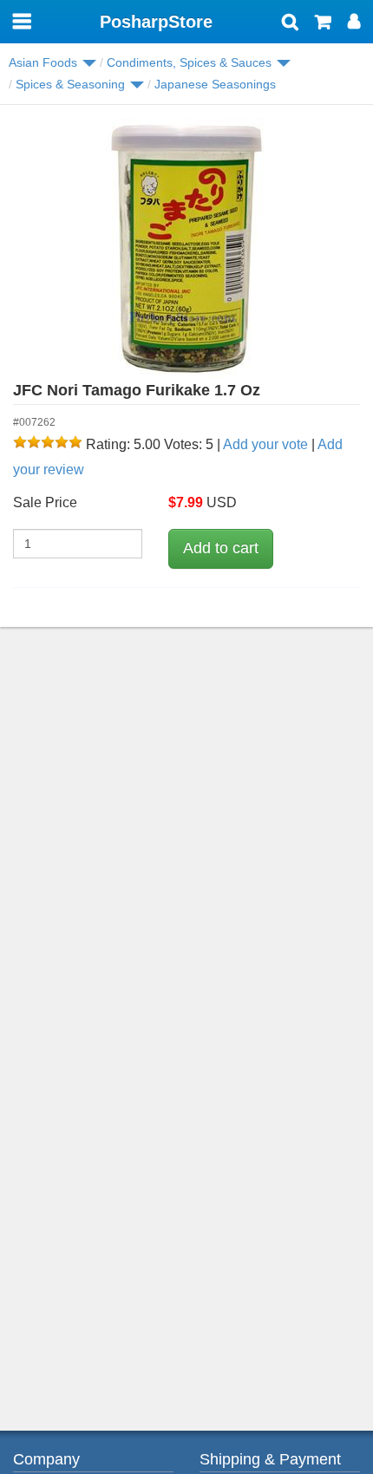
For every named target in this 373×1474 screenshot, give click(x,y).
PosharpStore (156, 21)
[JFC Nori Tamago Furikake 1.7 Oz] (186, 248)
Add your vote (265, 444)
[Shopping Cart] (323, 23)
